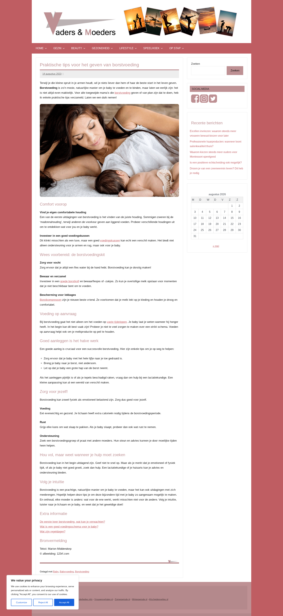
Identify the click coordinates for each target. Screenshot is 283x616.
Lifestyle (126, 48)
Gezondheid (101, 48)
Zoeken (195, 63)
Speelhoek (151, 48)
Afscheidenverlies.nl (158, 599)
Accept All (64, 602)
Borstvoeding (82, 571)
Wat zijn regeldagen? (52, 531)
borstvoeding (122, 92)
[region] (43, 592)
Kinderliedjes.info (84, 599)
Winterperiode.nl (139, 599)
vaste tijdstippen (117, 321)
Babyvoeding (67, 571)
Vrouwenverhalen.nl (103, 599)
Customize (21, 602)
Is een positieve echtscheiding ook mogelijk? (216, 162)
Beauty (76, 48)
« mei (216, 246)
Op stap (175, 48)
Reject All (43, 602)
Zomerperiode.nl (122, 599)
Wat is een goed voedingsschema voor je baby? (69, 526)
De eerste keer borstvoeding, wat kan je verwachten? (72, 521)
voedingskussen (110, 240)
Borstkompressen (50, 299)
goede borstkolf (69, 281)
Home (40, 48)
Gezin (57, 48)
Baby (55, 571)
